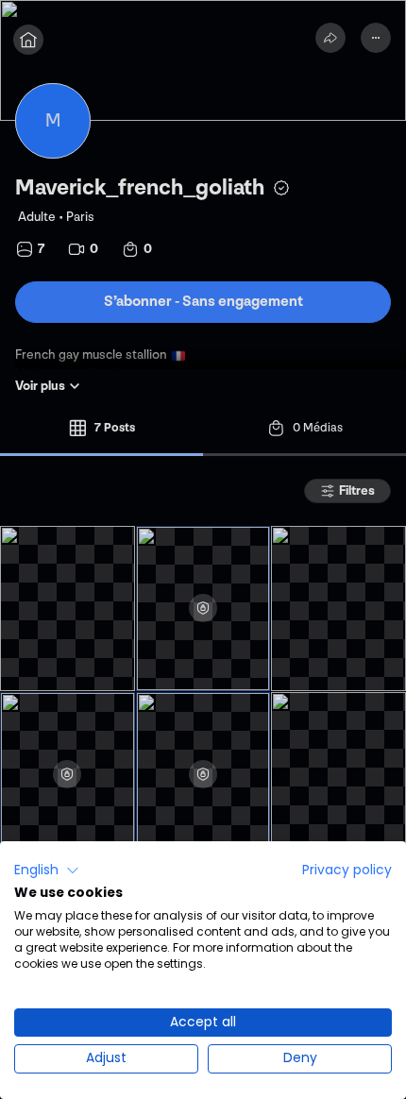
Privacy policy (347, 870)
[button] (46, 870)
